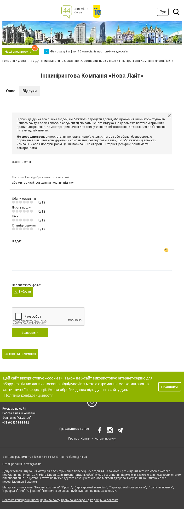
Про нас (73, 438)
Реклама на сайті (14, 408)
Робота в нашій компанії (18, 413)
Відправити (30, 332)
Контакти (87, 438)
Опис (10, 91)
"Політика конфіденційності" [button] (28, 395)
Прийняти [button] (169, 387)
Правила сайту (50, 500)
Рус (163, 12)
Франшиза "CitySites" (16, 417)
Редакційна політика (104, 500)
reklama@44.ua (76, 456)
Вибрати (24, 291)
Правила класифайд (75, 500)
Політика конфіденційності (20, 500)
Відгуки (30, 91)
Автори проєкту (105, 438)
